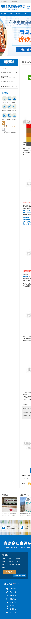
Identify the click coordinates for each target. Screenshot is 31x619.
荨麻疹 (18, 558)
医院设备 (7, 81)
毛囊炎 (3, 558)
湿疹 (3, 564)
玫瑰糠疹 (11, 564)
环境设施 (7, 86)
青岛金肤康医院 (19, 575)
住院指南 (13, 599)
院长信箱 (13, 612)
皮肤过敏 (4, 561)
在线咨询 (13, 589)
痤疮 (10, 558)
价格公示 (13, 605)
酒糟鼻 (11, 561)
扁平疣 (18, 561)
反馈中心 (13, 609)
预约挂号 (13, 592)
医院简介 (7, 68)
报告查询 (13, 602)
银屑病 (3, 567)
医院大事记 (8, 77)
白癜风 (18, 564)
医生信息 (13, 595)
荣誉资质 (6, 72)
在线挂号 (9, 572)
